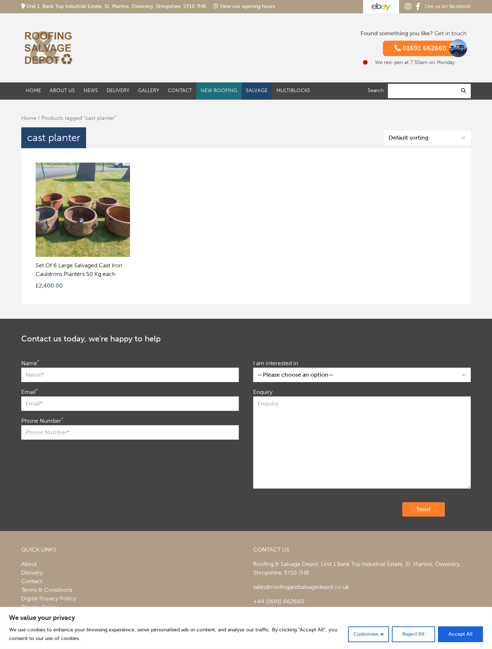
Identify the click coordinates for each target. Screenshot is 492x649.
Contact (180, 90)
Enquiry (263, 392)
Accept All (460, 634)
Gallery (148, 90)
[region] (246, 628)
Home (33, 90)
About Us (62, 90)
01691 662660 (423, 48)
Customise (366, 634)
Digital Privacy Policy (48, 598)
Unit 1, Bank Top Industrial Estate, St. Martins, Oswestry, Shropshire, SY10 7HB (116, 6)
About (29, 563)
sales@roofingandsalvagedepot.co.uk (301, 587)
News (91, 90)
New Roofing (219, 90)
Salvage (257, 90)
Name (30, 363)
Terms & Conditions (46, 589)
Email (29, 391)
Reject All (413, 634)
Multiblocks (293, 90)
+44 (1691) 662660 (278, 601)
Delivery (118, 90)
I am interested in (275, 363)
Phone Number (42, 420)
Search (376, 90)
